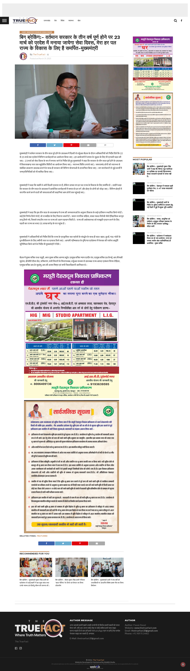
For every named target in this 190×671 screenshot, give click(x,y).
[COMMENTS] (105, 144)
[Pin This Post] (71, 144)
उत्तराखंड (47, 20)
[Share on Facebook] (38, 144)
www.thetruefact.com (145, 628)
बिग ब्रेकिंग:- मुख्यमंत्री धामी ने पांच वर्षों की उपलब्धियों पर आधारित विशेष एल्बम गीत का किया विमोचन (107, 582)
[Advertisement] (95, 10)
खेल (79, 20)
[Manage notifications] (183, 664)
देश (55, 20)
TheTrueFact (39, 54)
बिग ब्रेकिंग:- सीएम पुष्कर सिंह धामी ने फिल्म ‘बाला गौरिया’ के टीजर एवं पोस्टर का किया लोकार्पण (70, 582)
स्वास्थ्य (70, 20)
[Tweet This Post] (54, 144)
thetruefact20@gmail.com (144, 630)
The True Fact (98, 660)
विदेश (62, 20)
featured (42, 536)
